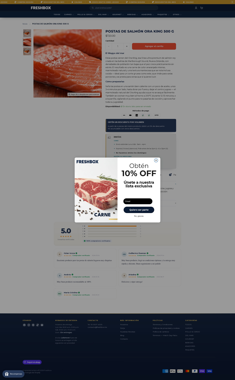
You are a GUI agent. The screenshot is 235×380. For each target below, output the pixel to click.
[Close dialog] (156, 160)
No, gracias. (139, 216)
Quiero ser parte (139, 210)
